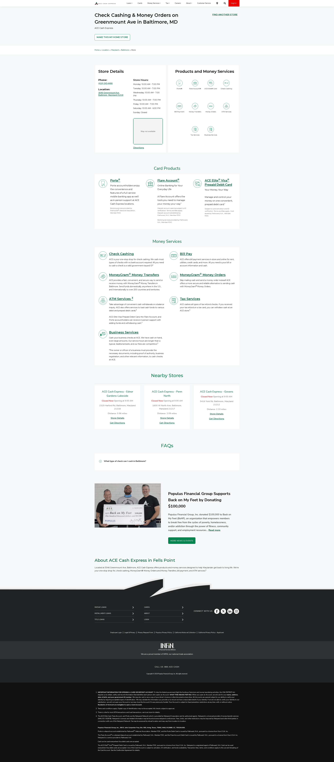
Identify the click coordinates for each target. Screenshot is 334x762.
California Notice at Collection (185, 632)
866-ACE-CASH (171, 667)
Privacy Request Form (145, 632)
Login (146, 619)
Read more (214, 530)
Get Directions (117, 423)
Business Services (123, 332)
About (147, 613)
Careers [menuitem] (178, 3)
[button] (167, 462)
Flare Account (168, 180)
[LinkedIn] (229, 611)
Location (105, 50)
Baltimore (125, 50)
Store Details (117, 418)
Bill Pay (186, 254)
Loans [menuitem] (129, 3)
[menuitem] (217, 3)
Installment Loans (103, 613)
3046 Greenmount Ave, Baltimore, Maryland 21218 (110, 94)
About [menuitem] (188, 3)
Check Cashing (121, 254)
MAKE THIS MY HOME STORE (112, 37)
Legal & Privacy (129, 632)
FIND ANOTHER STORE (224, 14)
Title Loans (99, 619)
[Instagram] (235, 611)
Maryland (115, 50)
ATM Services (121, 299)
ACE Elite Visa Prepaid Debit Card (218, 182)
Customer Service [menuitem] (204, 3)
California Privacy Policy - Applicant (211, 632)
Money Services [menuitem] (153, 3)
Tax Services (190, 299)
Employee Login (116, 632)
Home (97, 50)
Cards (147, 607)
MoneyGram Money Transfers (134, 275)
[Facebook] (216, 611)
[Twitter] (222, 611)
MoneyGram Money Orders (203, 275)
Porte (115, 180)
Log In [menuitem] (233, 3)
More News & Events (181, 541)
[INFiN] (167, 646)
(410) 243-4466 (105, 83)
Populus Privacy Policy (164, 632)
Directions (138, 148)
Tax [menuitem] (167, 3)
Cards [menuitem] (140, 3)
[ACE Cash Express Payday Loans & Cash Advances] (105, 3)
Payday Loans (100, 607)
